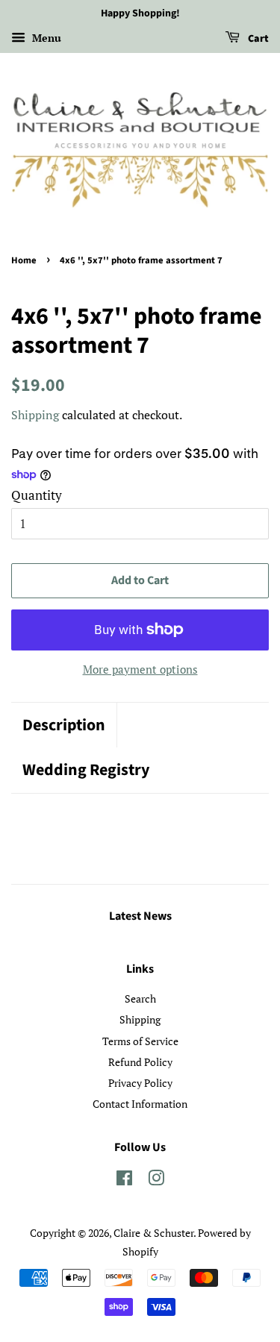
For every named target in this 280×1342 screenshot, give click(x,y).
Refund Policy (140, 1062)
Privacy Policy (140, 1083)
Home (24, 260)
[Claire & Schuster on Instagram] (156, 1180)
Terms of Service (140, 1041)
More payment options (140, 669)
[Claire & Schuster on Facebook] (124, 1180)
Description (63, 725)
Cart (257, 38)
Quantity (36, 495)
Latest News (140, 916)
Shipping (35, 415)
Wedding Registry (85, 770)
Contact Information (140, 1104)
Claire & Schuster (153, 1233)
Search (140, 998)
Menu (45, 38)
